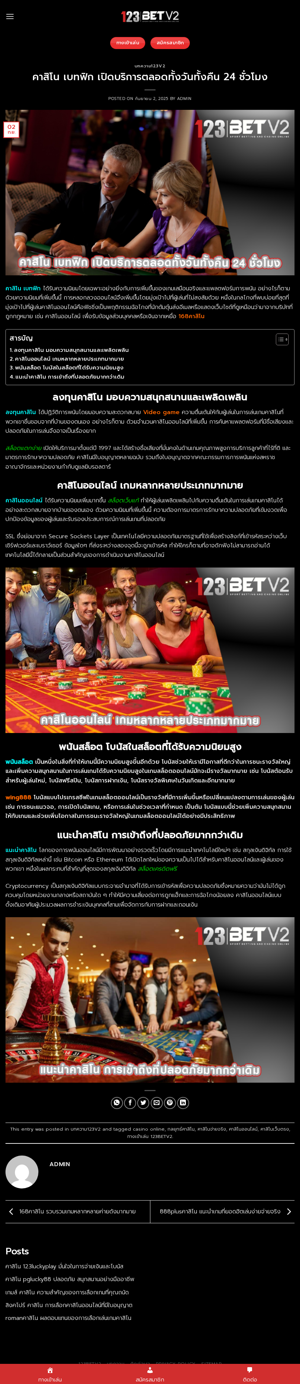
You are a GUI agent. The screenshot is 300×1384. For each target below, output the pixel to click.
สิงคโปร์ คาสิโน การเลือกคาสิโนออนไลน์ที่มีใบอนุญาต (68, 1305)
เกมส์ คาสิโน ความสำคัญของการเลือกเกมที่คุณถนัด (67, 1292)
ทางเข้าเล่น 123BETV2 (149, 1136)
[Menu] (9, 16)
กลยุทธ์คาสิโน (181, 1129)
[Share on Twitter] (143, 1103)
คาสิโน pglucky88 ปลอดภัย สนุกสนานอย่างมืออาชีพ (69, 1279)
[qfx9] (150, 16)
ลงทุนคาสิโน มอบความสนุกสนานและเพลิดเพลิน (71, 350)
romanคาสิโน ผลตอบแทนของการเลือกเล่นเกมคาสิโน (68, 1318)
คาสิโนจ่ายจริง (212, 1129)
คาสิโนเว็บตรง (274, 1129)
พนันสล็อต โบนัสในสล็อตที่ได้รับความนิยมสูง (69, 368)
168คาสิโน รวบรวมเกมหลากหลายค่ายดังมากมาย (76, 1211)
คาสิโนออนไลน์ (243, 1129)
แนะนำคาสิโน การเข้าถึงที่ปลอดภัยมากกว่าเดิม (69, 377)
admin (184, 99)
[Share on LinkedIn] (183, 1103)
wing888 (18, 797)
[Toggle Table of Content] (278, 339)
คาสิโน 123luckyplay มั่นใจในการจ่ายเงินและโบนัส (64, 1266)
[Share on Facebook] (130, 1103)
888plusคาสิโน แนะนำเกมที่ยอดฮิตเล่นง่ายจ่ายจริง (221, 1211)
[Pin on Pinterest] (170, 1103)
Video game (161, 412)
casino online (149, 1129)
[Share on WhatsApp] (117, 1103)
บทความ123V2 (150, 66)
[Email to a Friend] (157, 1103)
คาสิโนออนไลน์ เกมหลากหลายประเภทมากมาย (69, 359)
